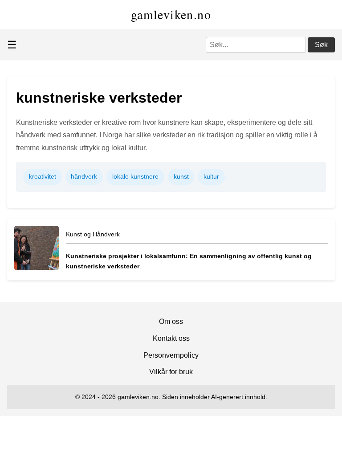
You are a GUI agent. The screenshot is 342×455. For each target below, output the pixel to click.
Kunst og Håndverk (93, 234)
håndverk (84, 176)
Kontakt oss (171, 338)
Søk (321, 44)
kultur (211, 176)
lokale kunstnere (135, 176)
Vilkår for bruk (171, 371)
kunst (181, 176)
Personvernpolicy (171, 355)
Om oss (171, 321)
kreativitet (42, 176)
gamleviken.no (171, 14)
